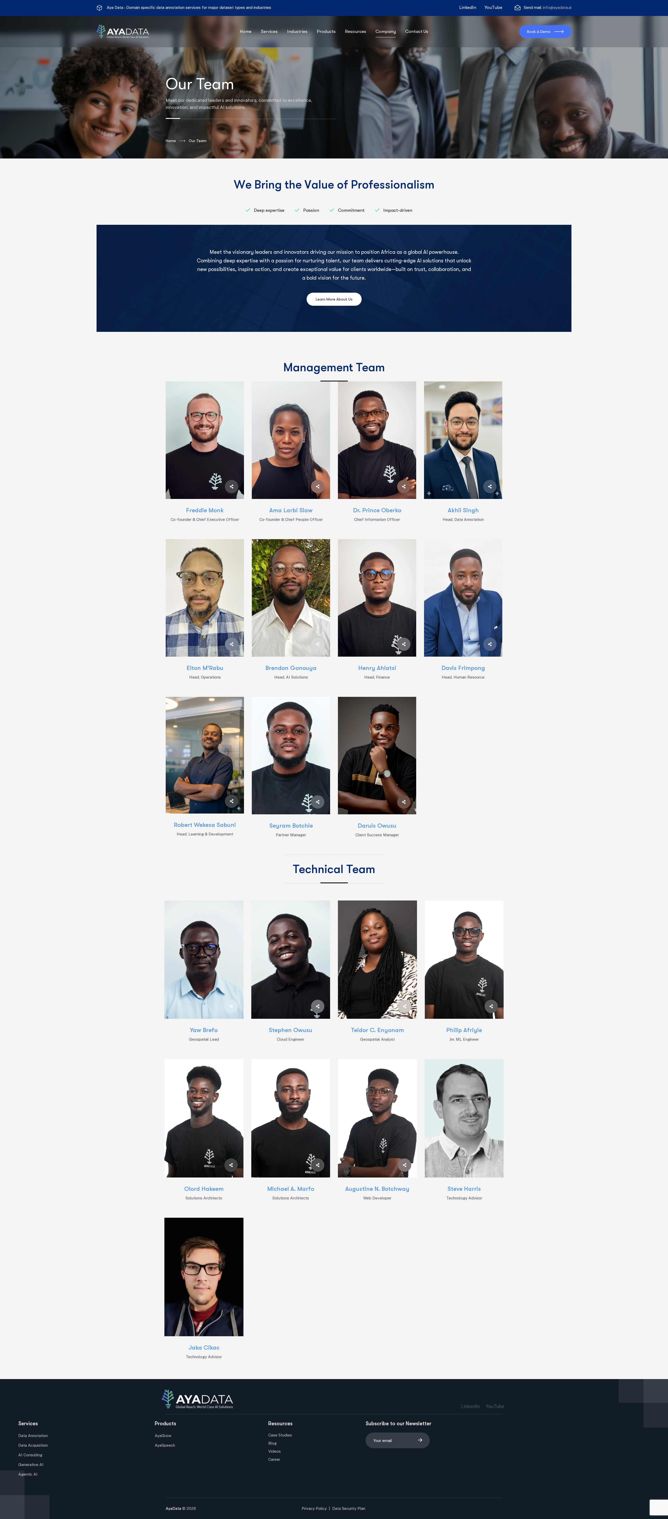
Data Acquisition (33, 1445)
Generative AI (31, 1464)
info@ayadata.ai (557, 7)
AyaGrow (163, 1435)
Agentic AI (28, 1474)
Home (171, 140)
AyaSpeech (165, 1445)
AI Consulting (30, 1455)
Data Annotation (33, 1435)
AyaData (173, 1508)
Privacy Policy (314, 1508)
